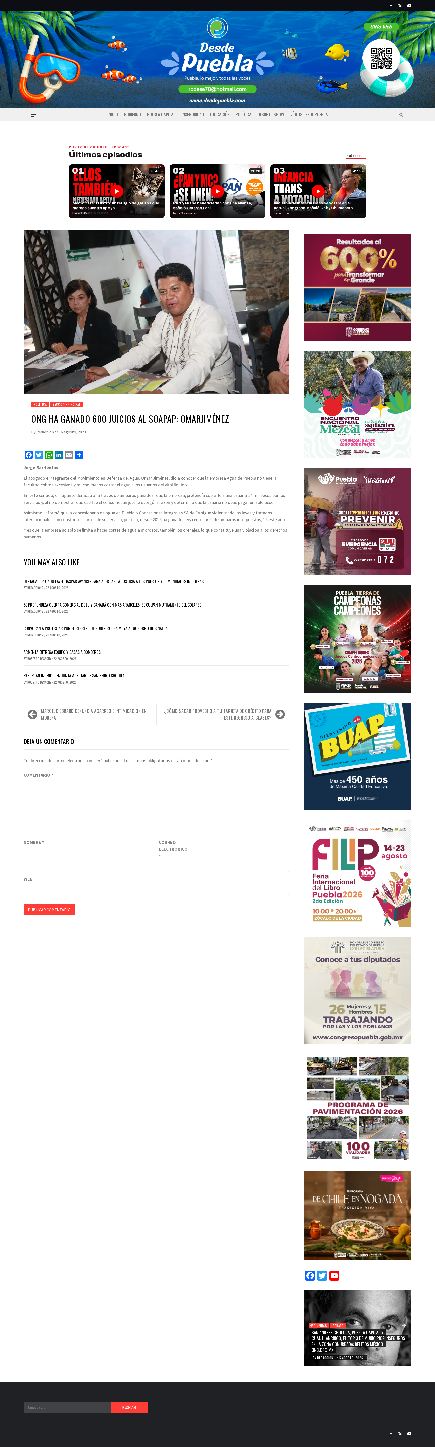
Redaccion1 (326, 1357)
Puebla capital (161, 114)
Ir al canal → (356, 156)
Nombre (34, 842)
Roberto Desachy (39, 658)
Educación (220, 114)
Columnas (319, 1325)
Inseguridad (193, 114)
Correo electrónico (171, 849)
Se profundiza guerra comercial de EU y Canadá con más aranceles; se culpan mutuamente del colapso (113, 605)
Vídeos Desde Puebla (309, 114)
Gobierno (132, 114)
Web (28, 879)
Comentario (38, 775)
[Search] (401, 115)
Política (243, 114)
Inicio (112, 114)
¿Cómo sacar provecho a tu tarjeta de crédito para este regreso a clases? (218, 714)
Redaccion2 (46, 431)
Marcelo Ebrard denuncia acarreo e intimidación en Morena (93, 714)
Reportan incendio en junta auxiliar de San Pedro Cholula (74, 676)
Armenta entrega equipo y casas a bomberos (62, 652)
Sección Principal (67, 404)
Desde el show (271, 114)
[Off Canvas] (34, 115)
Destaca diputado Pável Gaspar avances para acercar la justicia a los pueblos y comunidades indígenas (114, 581)
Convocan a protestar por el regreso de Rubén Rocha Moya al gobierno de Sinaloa (96, 628)
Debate (338, 1325)
